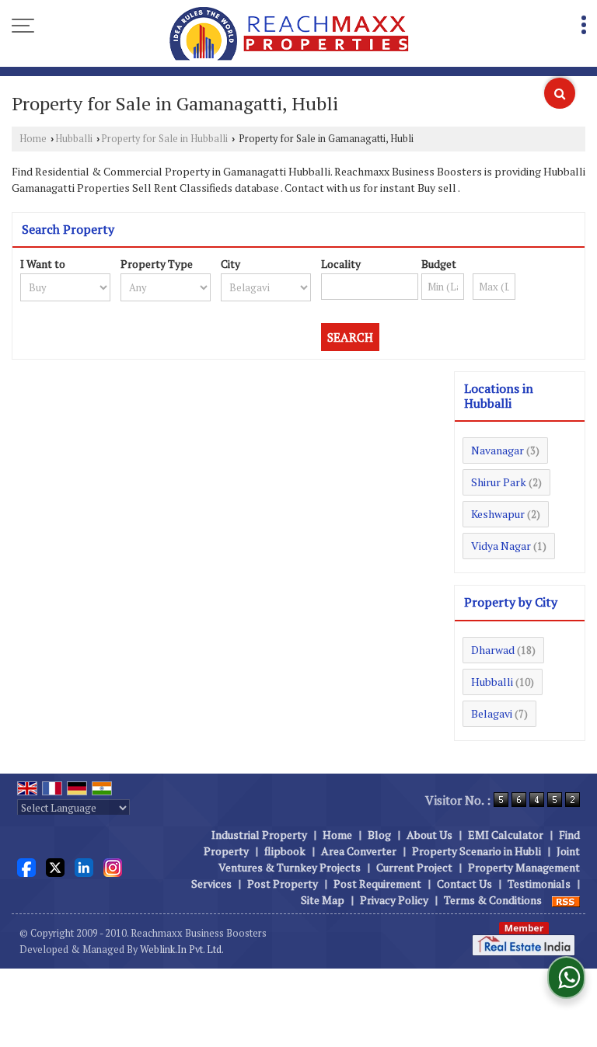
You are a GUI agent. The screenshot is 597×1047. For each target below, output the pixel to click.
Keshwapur (498, 513)
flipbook (284, 851)
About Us (429, 834)
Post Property (282, 883)
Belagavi (491, 713)
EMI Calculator (505, 834)
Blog (379, 834)
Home (33, 138)
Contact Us (464, 883)
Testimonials (539, 883)
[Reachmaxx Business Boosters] (289, 35)
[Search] (559, 93)
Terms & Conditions (493, 899)
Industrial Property (259, 834)
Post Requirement (377, 883)
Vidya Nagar (501, 545)
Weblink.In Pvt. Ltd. (182, 949)
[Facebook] (26, 865)
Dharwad (493, 649)
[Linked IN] (84, 865)
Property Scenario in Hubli (476, 851)
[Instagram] (112, 865)
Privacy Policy (394, 899)
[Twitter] (55, 865)
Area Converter (358, 851)
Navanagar (497, 450)
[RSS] (566, 899)
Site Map (322, 899)
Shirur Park (498, 482)
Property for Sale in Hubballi (164, 138)
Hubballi (74, 138)
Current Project (414, 867)
